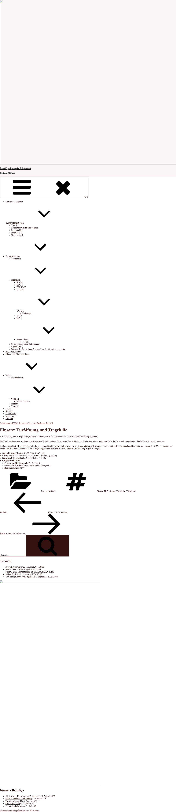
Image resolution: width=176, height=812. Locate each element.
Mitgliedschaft (17, 378)
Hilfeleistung (109, 491)
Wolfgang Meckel (45, 423)
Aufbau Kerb (11, 569)
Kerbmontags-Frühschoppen (18, 572)
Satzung (14, 404)
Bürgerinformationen (15, 223)
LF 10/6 (20, 290)
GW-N (25, 342)
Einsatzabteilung (13, 256)
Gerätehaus (16, 259)
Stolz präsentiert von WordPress (25, 811)
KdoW (19, 282)
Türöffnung (131, 491)
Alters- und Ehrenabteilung (17, 354)
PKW (18, 318)
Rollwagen (26, 313)
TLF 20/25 (21, 287)
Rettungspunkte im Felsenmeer (24, 228)
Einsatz (100, 491)
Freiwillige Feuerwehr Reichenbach (15, 168)
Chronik (14, 406)
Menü (86, 197)
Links (8, 409)
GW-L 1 (20, 311)
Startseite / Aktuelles (14, 202)
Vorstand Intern (23, 401)
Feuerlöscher (16, 233)
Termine (9, 418)
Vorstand (15, 399)
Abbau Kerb (11, 574)
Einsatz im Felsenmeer (15, 806)
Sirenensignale (17, 235)
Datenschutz (11, 413)
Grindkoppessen (13, 803)
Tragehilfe (120, 491)
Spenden (9, 411)
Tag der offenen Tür (14, 801)
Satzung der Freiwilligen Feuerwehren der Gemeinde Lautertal (38, 349)
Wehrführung (17, 347)
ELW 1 (19, 285)
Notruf (14, 225)
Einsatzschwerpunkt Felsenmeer (25, 344)
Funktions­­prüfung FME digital (19, 577)
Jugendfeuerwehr (13, 351)
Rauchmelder (17, 230)
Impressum (10, 416)
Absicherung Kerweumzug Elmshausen (23, 796)
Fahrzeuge (15, 280)
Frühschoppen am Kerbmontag (19, 798)
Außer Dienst (22, 339)
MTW (19, 316)
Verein (8, 375)
